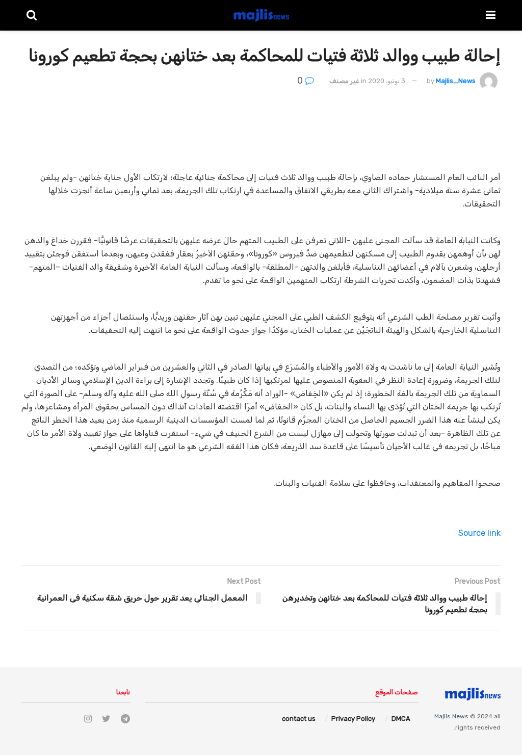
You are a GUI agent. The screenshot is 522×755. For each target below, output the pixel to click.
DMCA (401, 718)
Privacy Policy (353, 718)
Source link (479, 533)
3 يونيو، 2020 (386, 81)
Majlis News (451, 716)
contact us (299, 718)
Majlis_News (456, 81)
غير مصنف (344, 81)
